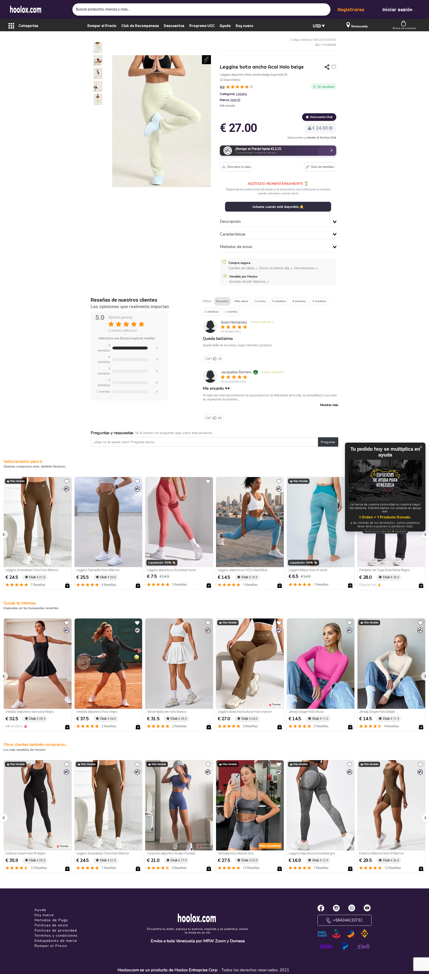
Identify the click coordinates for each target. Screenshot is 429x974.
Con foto (260, 301)
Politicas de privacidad (55, 930)
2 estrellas (212, 311)
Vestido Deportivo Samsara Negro (30, 711)
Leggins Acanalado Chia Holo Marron (32, 570)
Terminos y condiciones (56, 935)
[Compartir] (327, 67)
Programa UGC (202, 25)
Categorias (28, 25)
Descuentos (174, 25)
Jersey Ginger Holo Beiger (377, 711)
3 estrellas (319, 301)
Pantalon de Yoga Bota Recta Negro (384, 570)
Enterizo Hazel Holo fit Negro (26, 853)
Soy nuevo (244, 25)
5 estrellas (279, 301)
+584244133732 (347, 920)
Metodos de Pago (51, 920)
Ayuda (225, 25)
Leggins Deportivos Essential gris (312, 853)
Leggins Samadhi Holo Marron (98, 570)
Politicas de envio (51, 925)
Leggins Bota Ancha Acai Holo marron (245, 711)
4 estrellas (299, 301)
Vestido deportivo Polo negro (97, 711)
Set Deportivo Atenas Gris (236, 853)
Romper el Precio (101, 25)
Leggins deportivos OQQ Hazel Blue (242, 570)
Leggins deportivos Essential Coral (171, 570)
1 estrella (231, 311)
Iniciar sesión (397, 9)
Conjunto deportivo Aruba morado (171, 853)
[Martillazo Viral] (66, 489)
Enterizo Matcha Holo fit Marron (381, 853)
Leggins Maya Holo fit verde (308, 570)
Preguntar (328, 442)
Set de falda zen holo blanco (167, 711)
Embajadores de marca (55, 940)
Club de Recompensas (140, 25)
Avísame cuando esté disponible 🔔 (278, 206)
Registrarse (351, 9)
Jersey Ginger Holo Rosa (306, 711)
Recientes (222, 301)
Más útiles (241, 301)
